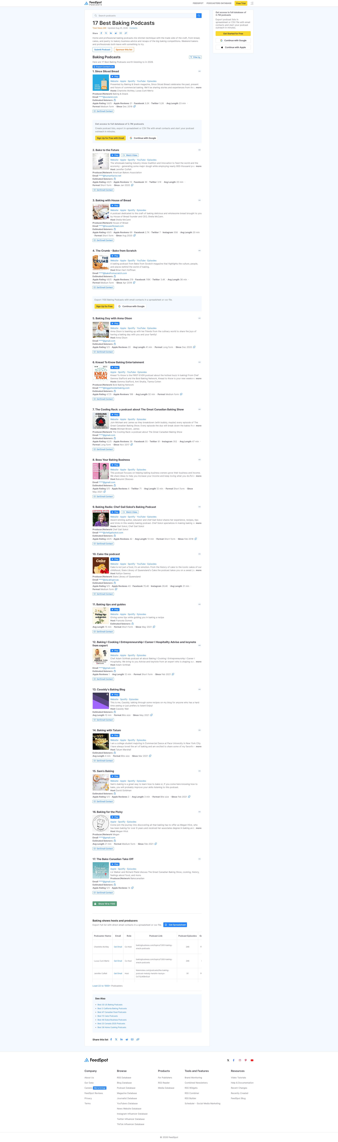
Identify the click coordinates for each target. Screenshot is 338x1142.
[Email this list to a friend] (120, 33)
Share (95, 33)
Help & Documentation (242, 1082)
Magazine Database (127, 1093)
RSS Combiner (192, 1093)
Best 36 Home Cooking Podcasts (112, 1027)
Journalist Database (127, 1098)
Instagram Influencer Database (132, 1113)
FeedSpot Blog (238, 1098)
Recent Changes (239, 1088)
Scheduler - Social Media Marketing (202, 1103)
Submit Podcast (102, 49)
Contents (133, 28)
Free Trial (241, 3)
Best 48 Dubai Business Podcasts (112, 1020)
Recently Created (239, 1093)
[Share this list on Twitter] (106, 33)
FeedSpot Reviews (93, 1093)
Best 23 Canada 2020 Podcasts (111, 1023)
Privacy (88, 1098)
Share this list (100, 1039)
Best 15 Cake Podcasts (108, 1016)
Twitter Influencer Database (131, 1119)
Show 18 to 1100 (106, 903)
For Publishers (165, 1077)
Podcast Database (126, 1088)
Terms (87, 1103)
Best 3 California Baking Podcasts (112, 1008)
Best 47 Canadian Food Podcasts (112, 1012)
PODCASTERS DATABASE (219, 3)
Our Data (88, 1082)
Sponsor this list (124, 49)
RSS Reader (164, 1082)
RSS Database (124, 1077)
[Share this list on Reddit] (115, 33)
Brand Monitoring (193, 1077)
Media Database (166, 1088)
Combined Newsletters (196, 1082)
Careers (94, 1088)
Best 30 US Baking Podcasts (110, 1004)
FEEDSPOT (198, 3)
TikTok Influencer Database (130, 1124)
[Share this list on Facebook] (101, 33)
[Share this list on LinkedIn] (110, 33)
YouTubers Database (127, 1103)
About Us (89, 1077)
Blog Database (124, 1082)
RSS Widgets (191, 1088)
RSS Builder (190, 1098)
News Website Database (129, 1108)
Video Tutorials (238, 1077)
